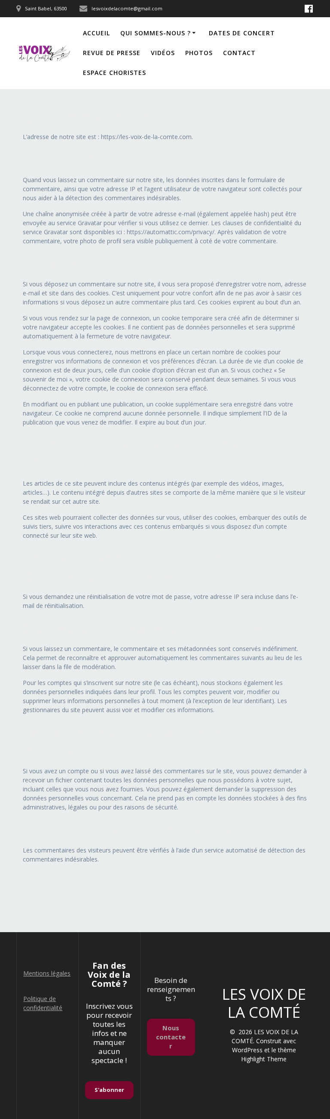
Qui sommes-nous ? (155, 33)
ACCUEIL (96, 33)
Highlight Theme (264, 1059)
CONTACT (239, 53)
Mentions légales (46, 973)
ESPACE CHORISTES (114, 72)
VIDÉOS (163, 53)
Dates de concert (242, 33)
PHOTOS (199, 53)
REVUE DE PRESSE (112, 53)
